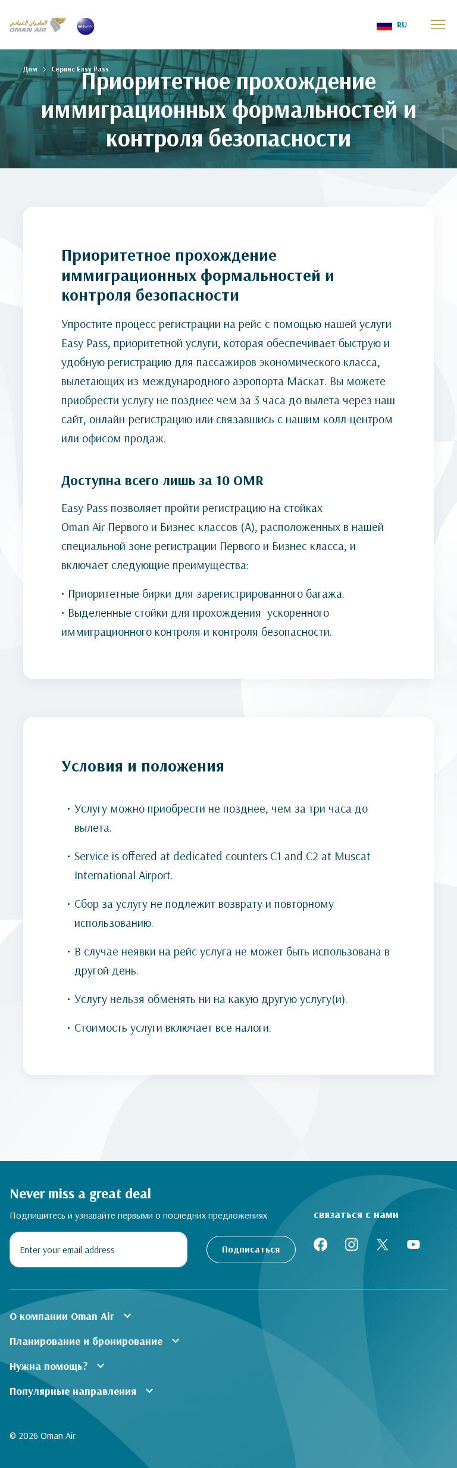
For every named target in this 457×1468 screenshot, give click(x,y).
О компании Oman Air (72, 1315)
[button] (392, 25)
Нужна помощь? (59, 1365)
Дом (30, 68)
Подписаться (251, 1249)
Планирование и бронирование (96, 1340)
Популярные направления (83, 1390)
